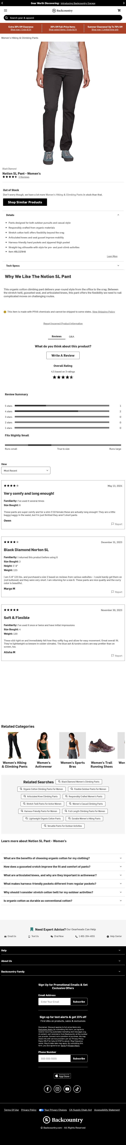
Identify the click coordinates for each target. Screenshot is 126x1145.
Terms (63, 1045)
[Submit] (6, 17)
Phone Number (47, 1051)
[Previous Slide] (2, 3)
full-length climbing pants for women (86, 811)
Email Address (47, 995)
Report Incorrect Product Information (63, 323)
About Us (6, 961)
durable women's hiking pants (86, 818)
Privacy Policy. (74, 1045)
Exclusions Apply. (45, 1029)
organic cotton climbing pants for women (43, 789)
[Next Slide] (124, 3)
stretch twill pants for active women (44, 803)
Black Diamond (9, 168)
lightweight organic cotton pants (45, 818)
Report (118, 523)
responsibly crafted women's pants (85, 796)
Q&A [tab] (71, 336)
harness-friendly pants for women (40, 811)
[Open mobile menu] (5, 10)
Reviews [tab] (57, 336)
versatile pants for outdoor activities (64, 825)
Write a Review (63, 355)
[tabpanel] (63, 509)
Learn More (112, 256)
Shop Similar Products (25, 202)
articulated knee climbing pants (42, 796)
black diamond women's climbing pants (80, 781)
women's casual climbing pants (88, 803)
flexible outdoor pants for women (90, 789)
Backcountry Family (13, 971)
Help (4, 950)
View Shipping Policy (103, 311)
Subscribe (79, 1001)
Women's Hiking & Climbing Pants (19, 37)
